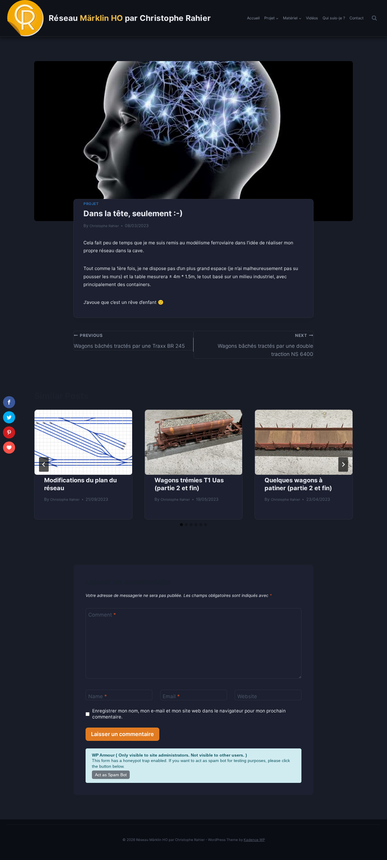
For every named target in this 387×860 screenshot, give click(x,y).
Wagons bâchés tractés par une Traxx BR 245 (129, 341)
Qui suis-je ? (334, 18)
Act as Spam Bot (111, 774)
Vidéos (312, 18)
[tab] (181, 524)
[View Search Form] (374, 18)
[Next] (343, 464)
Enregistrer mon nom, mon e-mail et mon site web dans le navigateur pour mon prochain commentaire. (189, 714)
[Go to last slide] (44, 464)
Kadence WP (254, 840)
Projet (91, 203)
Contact (357, 18)
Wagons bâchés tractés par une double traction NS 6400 (265, 345)
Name (97, 696)
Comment (102, 615)
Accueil (253, 18)
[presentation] (83, 442)
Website (247, 696)
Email (171, 696)
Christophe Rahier (104, 226)
